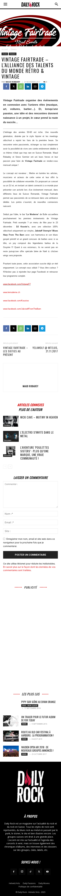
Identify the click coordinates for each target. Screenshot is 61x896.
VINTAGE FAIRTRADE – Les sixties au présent (15, 351)
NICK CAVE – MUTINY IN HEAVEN (39, 417)
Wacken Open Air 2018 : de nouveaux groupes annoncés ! (37, 748)
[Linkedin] (28, 86)
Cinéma (7, 425)
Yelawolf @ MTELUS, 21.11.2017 (45, 349)
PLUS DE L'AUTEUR (30, 409)
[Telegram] (42, 86)
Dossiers (12, 54)
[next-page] (10, 467)
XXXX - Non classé (29, 705)
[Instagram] (22, 871)
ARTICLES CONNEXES (30, 404)
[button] (5, 4)
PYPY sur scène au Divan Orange (38, 702)
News (24, 724)
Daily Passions (29, 883)
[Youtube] (47, 872)
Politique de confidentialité (30, 886)
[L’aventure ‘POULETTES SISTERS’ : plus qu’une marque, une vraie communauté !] (11, 451)
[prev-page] (5, 467)
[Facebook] (6, 86)
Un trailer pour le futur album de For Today (38, 718)
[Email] (35, 86)
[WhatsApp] (21, 86)
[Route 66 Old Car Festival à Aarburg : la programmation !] (11, 736)
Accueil (5, 49)
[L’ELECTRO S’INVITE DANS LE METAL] (11, 436)
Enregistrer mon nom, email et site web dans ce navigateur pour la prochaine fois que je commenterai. (29, 542)
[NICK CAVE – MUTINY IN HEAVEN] (11, 421)
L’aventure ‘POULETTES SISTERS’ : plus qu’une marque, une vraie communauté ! (34, 452)
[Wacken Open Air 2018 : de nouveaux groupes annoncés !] (11, 751)
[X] (13, 86)
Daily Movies (44, 883)
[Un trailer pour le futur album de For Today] (11, 720)
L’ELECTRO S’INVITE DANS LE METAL (37, 434)
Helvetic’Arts (14, 883)
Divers (13, 49)
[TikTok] (30, 872)
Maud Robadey (13, 82)
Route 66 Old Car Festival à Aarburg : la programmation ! (37, 733)
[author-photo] (30, 381)
